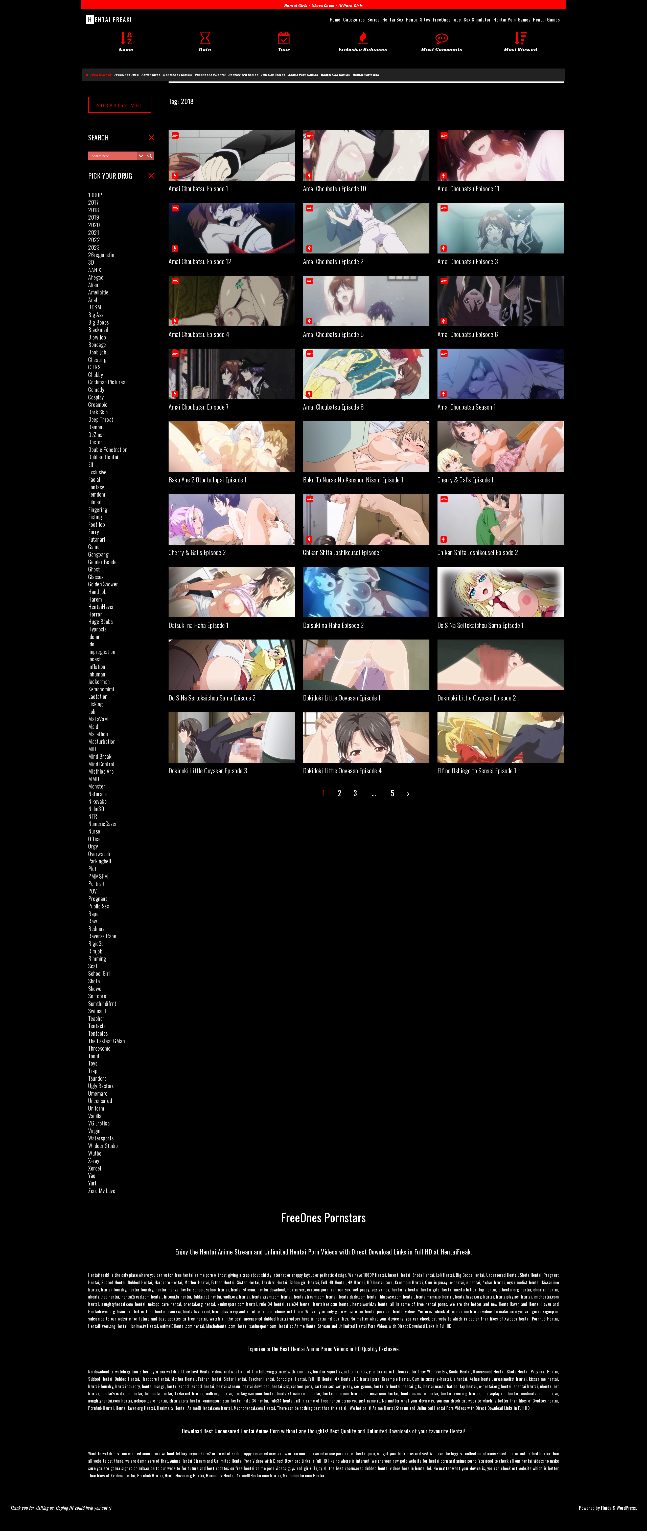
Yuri (92, 1183)
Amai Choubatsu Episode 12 (200, 261)
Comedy (96, 389)
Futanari (96, 539)
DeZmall (96, 434)
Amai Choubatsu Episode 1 (198, 188)
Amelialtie (98, 292)
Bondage (97, 344)
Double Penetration (107, 449)
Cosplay (96, 397)
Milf (92, 749)
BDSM (94, 307)
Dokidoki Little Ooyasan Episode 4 (342, 770)
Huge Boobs (100, 621)
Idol (92, 644)
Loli (91, 711)
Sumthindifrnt (102, 1003)
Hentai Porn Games (243, 75)
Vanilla (95, 1116)
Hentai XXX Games (335, 75)
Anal (92, 299)
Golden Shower (103, 584)
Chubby (95, 374)
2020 (94, 225)
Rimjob (95, 951)
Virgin (94, 1130)
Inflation (96, 666)
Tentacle (97, 1026)
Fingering (97, 509)
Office (94, 839)
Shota (94, 981)
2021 (93, 232)
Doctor (95, 442)
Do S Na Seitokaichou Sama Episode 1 (480, 625)
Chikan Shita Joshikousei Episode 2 (477, 552)
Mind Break (99, 756)
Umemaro (98, 1093)
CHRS (94, 367)
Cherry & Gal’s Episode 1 (465, 479)
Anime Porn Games (303, 75)
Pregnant (97, 898)
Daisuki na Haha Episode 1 (199, 625)
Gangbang (98, 554)
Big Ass (96, 314)
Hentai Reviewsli (366, 75)
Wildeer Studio (103, 1145)
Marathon (98, 734)
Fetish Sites (151, 75)
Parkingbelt (100, 861)
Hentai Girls (296, 5)
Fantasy (96, 487)
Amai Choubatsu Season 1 (466, 407)
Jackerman (99, 681)
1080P (95, 195)
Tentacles (98, 1033)
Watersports (101, 1138)
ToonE (94, 1056)
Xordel (94, 1168)
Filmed (94, 502)
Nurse (94, 831)
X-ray (93, 1160)
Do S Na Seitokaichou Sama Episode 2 (212, 698)
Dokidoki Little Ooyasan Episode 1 (342, 698)
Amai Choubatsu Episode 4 (199, 334)
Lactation (98, 696)
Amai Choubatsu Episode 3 (467, 261)
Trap (92, 1071)
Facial (94, 479)
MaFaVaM (98, 719)
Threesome (99, 1048)
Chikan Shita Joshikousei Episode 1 (343, 552)
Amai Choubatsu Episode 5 (333, 334)
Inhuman (96, 674)
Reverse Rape (102, 936)
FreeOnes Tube (126, 75)
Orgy (93, 846)
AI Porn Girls (351, 5)
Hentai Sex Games (177, 75)
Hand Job (97, 591)
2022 (94, 240)
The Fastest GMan (106, 1041)
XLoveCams (323, 5)
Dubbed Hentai (103, 457)
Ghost (94, 569)
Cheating (97, 359)
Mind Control (101, 764)
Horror (95, 614)
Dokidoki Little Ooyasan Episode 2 (476, 698)
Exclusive (97, 472)
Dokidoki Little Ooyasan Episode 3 (208, 770)
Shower (95, 988)
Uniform (96, 1108)
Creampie (97, 404)
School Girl (99, 973)
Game (94, 546)
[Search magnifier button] (149, 156)
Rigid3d (96, 943)
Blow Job (97, 337)
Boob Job (97, 352)
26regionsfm (101, 254)
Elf (91, 464)
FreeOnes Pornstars (323, 1217)
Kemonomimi (101, 689)
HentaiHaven (101, 606)
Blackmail (98, 329)
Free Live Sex (100, 75)
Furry (93, 531)
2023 (94, 247)
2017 (93, 202)
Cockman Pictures (106, 382)
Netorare (97, 794)
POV (92, 891)
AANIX (94, 270)
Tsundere (97, 1078)
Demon (95, 427)
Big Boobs (98, 322)
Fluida (606, 1507)
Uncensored (100, 1100)
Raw (92, 921)
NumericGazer (102, 823)
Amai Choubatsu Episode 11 (468, 188)
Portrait (96, 883)
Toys (92, 1063)
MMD (93, 779)
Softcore (97, 996)
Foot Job (96, 524)
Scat (93, 966)
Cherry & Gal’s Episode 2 (197, 552)
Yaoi (92, 1175)
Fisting (95, 517)
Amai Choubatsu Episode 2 (333, 261)
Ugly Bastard (101, 1085)
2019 (93, 217)
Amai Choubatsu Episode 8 (333, 407)
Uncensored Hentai (210, 75)
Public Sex (98, 906)
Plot (92, 868)
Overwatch (99, 853)
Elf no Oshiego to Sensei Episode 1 (477, 770)
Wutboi (95, 1153)
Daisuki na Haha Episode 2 (333, 625)
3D (91, 262)
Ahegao (95, 277)
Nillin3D (96, 808)
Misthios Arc (101, 771)
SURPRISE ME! (120, 105)
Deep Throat (100, 419)
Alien (93, 285)
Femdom (96, 494)
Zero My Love (101, 1190)
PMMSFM (98, 876)
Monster (96, 786)
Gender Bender (103, 562)
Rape (93, 913)
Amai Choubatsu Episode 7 (198, 407)
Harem (95, 599)
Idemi (93, 636)
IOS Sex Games (273, 75)
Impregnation (101, 651)
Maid (93, 726)
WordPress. (627, 1507)
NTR (92, 816)
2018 (93, 210)
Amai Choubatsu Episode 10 (334, 188)
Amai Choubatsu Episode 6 (467, 334)
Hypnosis (97, 629)
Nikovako (97, 801)
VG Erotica (99, 1123)
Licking (95, 704)
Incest (94, 659)
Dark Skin (98, 412)
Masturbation (101, 741)
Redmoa (96, 928)
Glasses (96, 576)
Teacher (96, 1018)
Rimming (97, 958)
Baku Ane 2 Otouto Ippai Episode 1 (208, 479)
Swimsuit (97, 1011)
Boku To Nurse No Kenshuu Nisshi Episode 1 (353, 479)
